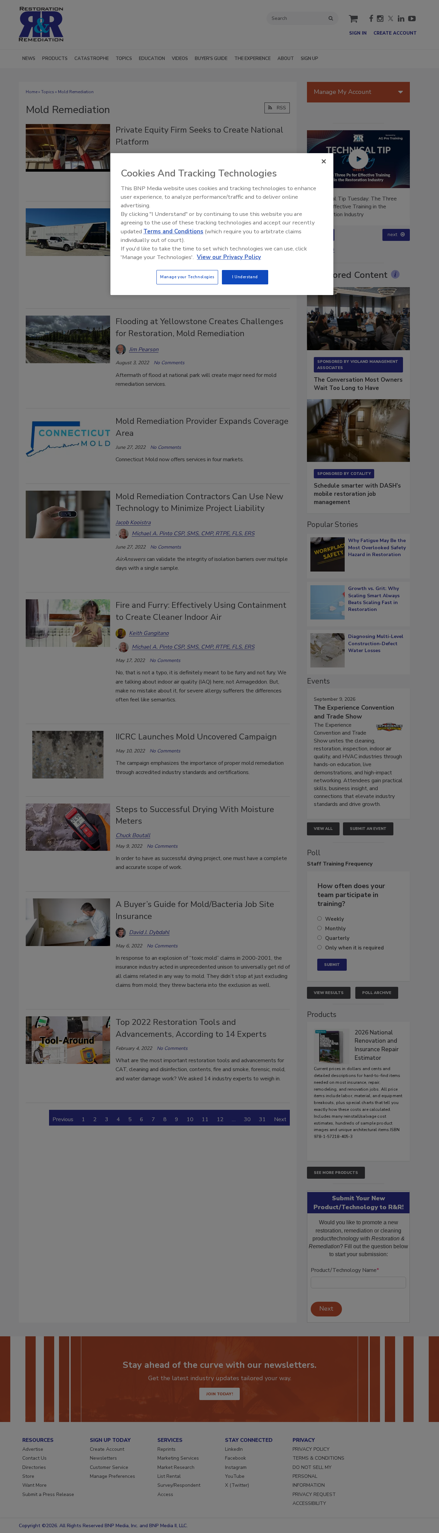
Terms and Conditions (173, 231)
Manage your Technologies (187, 277)
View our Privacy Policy (229, 257)
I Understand (245, 277)
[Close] (323, 161)
